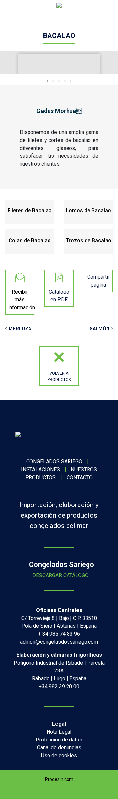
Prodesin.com (59, 779)
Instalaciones (40, 469)
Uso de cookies (59, 755)
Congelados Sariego (54, 461)
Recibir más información (21, 300)
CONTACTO (80, 477)
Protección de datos (59, 740)
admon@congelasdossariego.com (59, 642)
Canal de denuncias (59, 747)
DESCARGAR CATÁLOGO (59, 575)
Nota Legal (59, 732)
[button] (47, 81)
